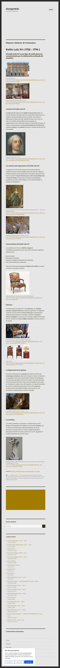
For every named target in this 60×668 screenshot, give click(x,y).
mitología (20, 478)
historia (43, 476)
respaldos (8, 479)
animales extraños (23, 475)
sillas (16, 479)
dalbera (18, 81)
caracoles (39, 475)
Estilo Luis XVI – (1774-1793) (15, 620)
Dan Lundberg (22, 343)
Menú (51, 9)
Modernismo (11, 549)
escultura (23, 476)
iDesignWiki (12, 9)
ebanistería (17, 476)
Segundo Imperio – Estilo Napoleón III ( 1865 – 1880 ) (23, 581)
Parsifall (19, 238)
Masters (8, 644)
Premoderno (11, 573)
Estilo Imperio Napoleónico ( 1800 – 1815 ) (19, 544)
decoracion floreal (10, 476)
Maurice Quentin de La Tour (23, 160)
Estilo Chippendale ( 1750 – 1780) (17, 540)
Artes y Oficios (11, 561)
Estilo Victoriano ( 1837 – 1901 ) (16, 585)
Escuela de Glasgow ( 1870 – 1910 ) (17, 557)
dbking (20, 466)
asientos (35, 475)
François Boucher (21, 214)
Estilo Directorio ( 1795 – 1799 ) (16, 609)
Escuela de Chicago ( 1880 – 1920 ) (17, 553)
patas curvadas (35, 478)
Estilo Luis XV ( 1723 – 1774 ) (23, 49)
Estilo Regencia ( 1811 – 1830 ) (16, 601)
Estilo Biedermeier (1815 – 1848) (16, 593)
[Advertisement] (30, 24)
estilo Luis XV (29, 476)
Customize (10, 662)
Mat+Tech (9, 647)
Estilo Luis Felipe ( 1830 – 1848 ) (16, 589)
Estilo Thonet (11, 569)
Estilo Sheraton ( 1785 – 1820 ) (16, 605)
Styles (7, 640)
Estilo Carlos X (11, 597)
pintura (41, 478)
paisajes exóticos (27, 478)
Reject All (19, 662)
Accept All (28, 662)
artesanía (30, 475)
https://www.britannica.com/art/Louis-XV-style (25, 471)
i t (8, 475)
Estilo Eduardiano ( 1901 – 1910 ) (16, 577)
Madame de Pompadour (12, 478)
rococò (12, 479)
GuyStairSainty (19, 414)
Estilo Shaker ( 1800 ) (13, 565)
